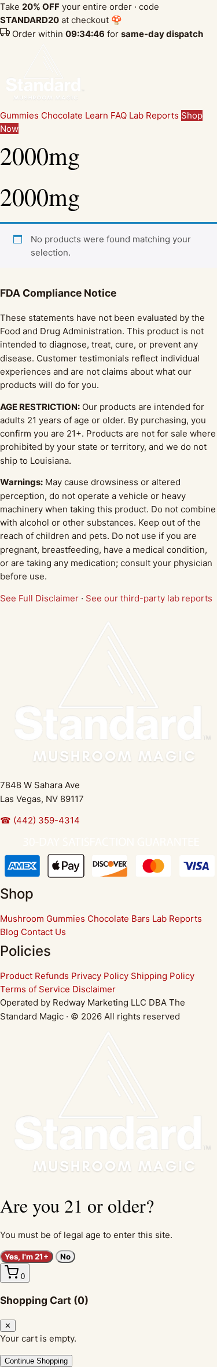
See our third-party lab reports (149, 598)
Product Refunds (34, 975)
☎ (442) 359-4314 (40, 820)
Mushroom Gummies (42, 918)
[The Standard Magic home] (43, 102)
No (65, 1256)
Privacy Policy (99, 975)
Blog (9, 931)
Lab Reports (154, 115)
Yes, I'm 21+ (27, 1256)
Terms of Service (35, 989)
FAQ (119, 115)
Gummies (19, 115)
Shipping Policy (162, 975)
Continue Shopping (36, 1361)
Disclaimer (94, 989)
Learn (96, 115)
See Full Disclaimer (39, 598)
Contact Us (43, 931)
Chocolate (62, 115)
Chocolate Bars (118, 918)
